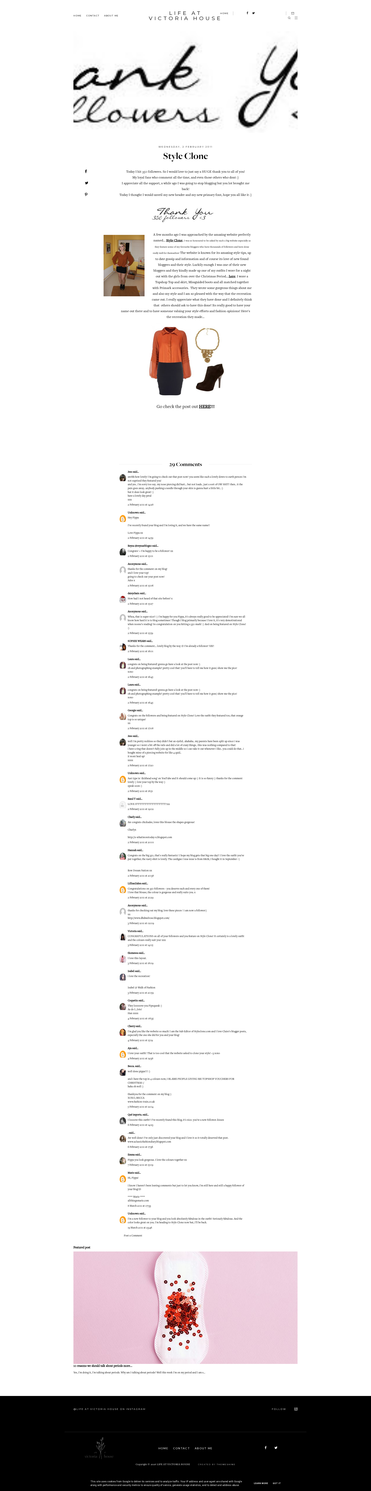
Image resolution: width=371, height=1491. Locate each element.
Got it (277, 1483)
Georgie (132, 710)
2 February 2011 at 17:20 (140, 765)
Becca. (131, 1066)
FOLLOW (279, 1409)
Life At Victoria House (185, 15)
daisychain (133, 593)
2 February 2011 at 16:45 (140, 677)
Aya (130, 1048)
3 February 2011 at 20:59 (141, 993)
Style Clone (174, 240)
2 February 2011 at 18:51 (140, 791)
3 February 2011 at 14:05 (140, 945)
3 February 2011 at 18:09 (140, 963)
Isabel (131, 971)
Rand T (132, 799)
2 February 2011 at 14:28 (140, 505)
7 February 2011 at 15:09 (140, 1165)
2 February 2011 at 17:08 (140, 728)
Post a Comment (133, 1235)
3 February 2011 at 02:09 (141, 923)
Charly (131, 817)
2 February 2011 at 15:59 (140, 633)
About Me (111, 15)
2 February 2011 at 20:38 (141, 876)
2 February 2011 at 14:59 (140, 538)
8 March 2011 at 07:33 (139, 1206)
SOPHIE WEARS (137, 641)
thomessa (133, 953)
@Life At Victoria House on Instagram (109, 1409)
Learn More (261, 1483)
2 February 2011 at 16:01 (140, 651)
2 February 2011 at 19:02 (141, 809)
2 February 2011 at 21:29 (140, 897)
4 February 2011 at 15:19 (140, 1040)
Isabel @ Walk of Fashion (141, 987)
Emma (131, 1155)
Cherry (131, 1026)
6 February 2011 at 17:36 (140, 1147)
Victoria (132, 931)
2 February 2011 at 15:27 (140, 604)
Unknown (133, 512)
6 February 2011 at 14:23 (140, 1125)
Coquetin (133, 1000)
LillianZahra (134, 883)
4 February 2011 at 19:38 (140, 1058)
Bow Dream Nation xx (140, 870)
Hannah (132, 850)
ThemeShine (226, 1464)
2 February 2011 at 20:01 (141, 842)
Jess (130, 472)
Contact (93, 15)
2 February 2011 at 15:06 (140, 586)
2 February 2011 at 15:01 (140, 556)
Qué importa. (135, 1115)
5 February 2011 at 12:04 (140, 1107)
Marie (131, 1173)
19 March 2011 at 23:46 (140, 1228)
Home (77, 15)
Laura (131, 659)
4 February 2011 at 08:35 (141, 1018)
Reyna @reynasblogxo (140, 546)
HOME (224, 13)
